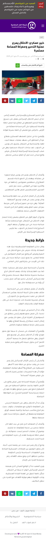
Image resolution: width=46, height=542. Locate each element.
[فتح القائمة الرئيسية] (43, 26)
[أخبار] (5, 38)
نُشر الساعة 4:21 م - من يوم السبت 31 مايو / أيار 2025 (25, 56)
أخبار (41, 37)
